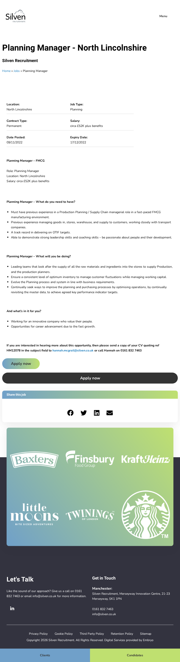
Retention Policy (122, 633)
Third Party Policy (92, 633)
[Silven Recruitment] (15, 16)
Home (6, 71)
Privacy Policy (38, 633)
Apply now (21, 363)
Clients (45, 655)
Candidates (135, 655)
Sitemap (145, 633)
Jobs (17, 71)
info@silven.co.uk (44, 596)
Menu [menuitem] (163, 16)
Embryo (148, 640)
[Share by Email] (109, 413)
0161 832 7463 (102, 609)
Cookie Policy (64, 633)
